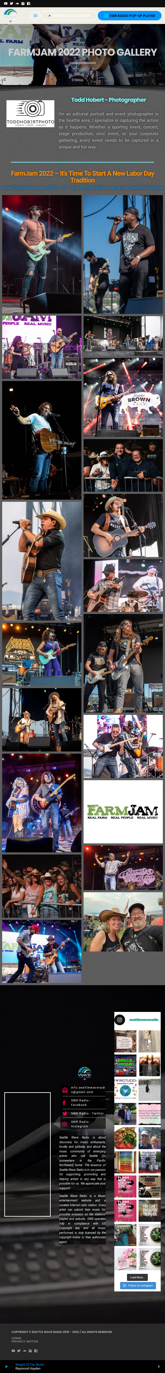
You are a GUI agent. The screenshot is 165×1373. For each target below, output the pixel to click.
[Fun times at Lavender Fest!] (125, 1114)
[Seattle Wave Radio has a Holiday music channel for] (125, 1066)
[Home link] (10, 15)
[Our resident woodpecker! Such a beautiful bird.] (150, 1041)
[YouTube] (6, 3)
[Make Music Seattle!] (125, 1211)
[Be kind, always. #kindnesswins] (150, 1259)
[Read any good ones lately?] (125, 1041)
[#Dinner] (125, 1138)
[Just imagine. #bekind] (150, 1235)
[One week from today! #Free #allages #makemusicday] (125, 1187)
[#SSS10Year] (150, 1162)
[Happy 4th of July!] (125, 1162)
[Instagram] (23, 3)
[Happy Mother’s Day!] (125, 1259)
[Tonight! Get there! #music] (150, 1187)
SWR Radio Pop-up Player (129, 15)
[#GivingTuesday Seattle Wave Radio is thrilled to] (125, 1090)
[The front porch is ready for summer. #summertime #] (125, 1235)
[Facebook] (29, 3)
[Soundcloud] (17, 3)
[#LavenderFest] (150, 1138)
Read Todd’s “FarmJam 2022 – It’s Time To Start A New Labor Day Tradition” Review (82, 187)
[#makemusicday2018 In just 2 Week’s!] (150, 1211)
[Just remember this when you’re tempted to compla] (150, 1090)
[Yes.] (150, 1066)
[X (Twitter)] (12, 3)
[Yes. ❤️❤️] (150, 1114)
